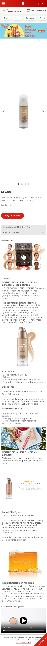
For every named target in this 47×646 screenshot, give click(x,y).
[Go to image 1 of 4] (18, 184)
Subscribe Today (23, 643)
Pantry (17, 18)
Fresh (6, 18)
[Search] (38, 3)
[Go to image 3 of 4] (25, 184)
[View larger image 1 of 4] (23, 111)
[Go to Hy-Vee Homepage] (23, 3)
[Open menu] (3, 3)
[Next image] (43, 111)
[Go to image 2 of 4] (22, 184)
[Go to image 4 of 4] (28, 184)
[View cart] (43, 3)
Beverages (30, 18)
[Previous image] (3, 111)
